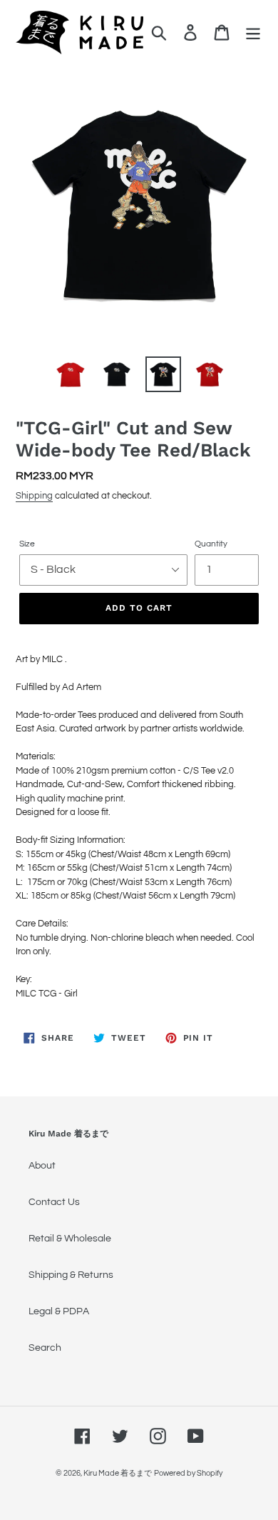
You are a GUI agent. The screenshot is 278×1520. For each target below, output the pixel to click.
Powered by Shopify (188, 1473)
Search (45, 1348)
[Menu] (253, 32)
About (42, 1166)
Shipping (34, 496)
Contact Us (54, 1202)
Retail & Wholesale (70, 1239)
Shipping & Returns (71, 1275)
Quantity (211, 544)
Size (27, 544)
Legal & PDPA (59, 1311)
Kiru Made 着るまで (117, 1473)
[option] (71, 374)
